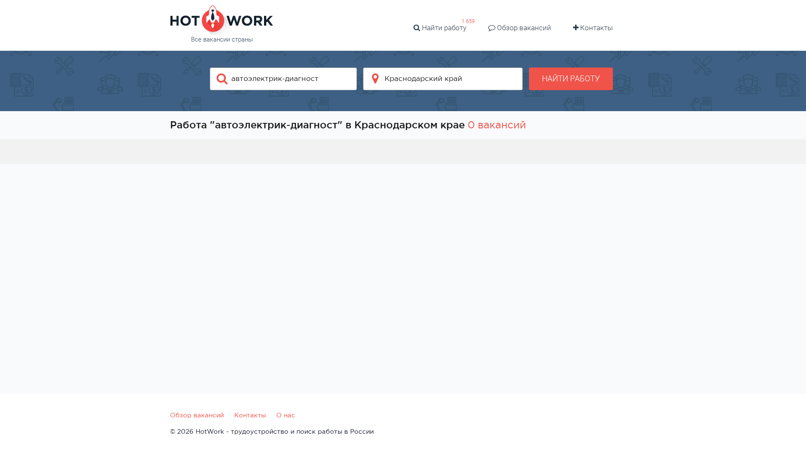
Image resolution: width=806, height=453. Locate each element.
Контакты (595, 27)
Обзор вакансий (523, 27)
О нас (285, 415)
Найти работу (443, 27)
